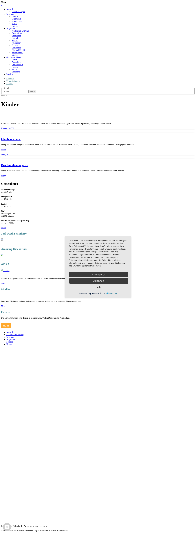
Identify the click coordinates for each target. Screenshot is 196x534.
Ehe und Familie (19, 50)
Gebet (14, 60)
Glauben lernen (11, 139)
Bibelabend (16, 35)
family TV (5, 154)
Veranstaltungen (18, 11)
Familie (15, 67)
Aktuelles (10, 9)
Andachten (16, 62)
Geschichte (16, 19)
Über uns (10, 14)
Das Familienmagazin (14, 165)
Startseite (10, 79)
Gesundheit (16, 48)
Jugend (15, 38)
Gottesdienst (17, 33)
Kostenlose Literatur (20, 31)
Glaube (15, 16)
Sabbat (14, 69)
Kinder (15, 40)
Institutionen (17, 21)
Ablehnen (98, 280)
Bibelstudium (17, 52)
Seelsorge (16, 72)
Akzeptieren (98, 274)
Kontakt (15, 26)
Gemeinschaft (17, 64)
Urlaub (15, 55)
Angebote (10, 28)
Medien (9, 74)
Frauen (15, 45)
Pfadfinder (16, 43)
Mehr (3, 150)
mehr (99, 287)
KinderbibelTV (7, 128)
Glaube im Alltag (13, 57)
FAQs (14, 23)
